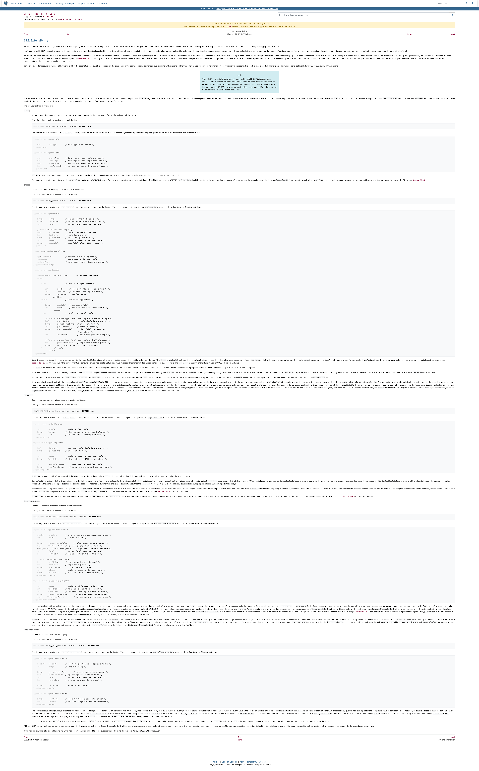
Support (81, 3)
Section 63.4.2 (84, 58)
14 (52, 16)
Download (30, 3)
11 (54, 19)
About (21, 3)
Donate (90, 3)
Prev (26, 34)
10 (58, 19)
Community (58, 3)
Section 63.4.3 (38, 363)
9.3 (76, 19)
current (228, 26)
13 (46, 19)
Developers (70, 3)
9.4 (71, 19)
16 (44, 16)
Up (68, 34)
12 (50, 19)
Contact (262, 762)
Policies (216, 762)
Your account (101, 3)
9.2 (80, 19)
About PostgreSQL (248, 762)
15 (48, 16)
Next (453, 34)
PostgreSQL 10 (48, 14)
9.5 (67, 19)
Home (13, 3)
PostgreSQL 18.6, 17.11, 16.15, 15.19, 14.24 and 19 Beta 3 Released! (247, 8)
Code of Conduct (230, 762)
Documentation (44, 3)
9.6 (62, 19)
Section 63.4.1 (419, 180)
